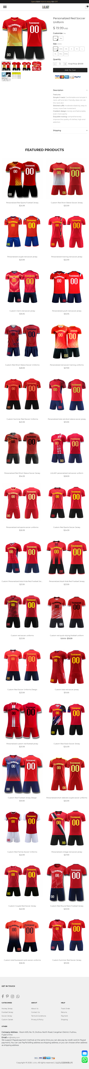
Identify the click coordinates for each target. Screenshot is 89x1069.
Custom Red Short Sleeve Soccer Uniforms (22, 365)
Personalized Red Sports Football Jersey (22, 203)
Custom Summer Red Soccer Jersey (66, 960)
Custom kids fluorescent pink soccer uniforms (22, 960)
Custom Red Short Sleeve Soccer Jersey (67, 203)
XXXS (55, 49)
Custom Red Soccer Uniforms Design (22, 690)
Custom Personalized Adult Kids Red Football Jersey (22, 581)
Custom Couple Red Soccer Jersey (22, 906)
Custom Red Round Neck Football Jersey (66, 906)
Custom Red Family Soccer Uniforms (22, 852)
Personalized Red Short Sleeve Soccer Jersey (22, 473)
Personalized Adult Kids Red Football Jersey (67, 581)
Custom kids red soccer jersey (67, 690)
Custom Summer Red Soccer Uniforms (22, 419)
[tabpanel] (24, 38)
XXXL (66, 54)
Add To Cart (70, 70)
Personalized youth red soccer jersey (66, 311)
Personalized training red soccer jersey (66, 257)
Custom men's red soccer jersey (22, 311)
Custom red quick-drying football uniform (67, 635)
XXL (60, 54)
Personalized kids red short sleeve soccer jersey (67, 419)
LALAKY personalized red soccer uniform (66, 473)
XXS (60, 49)
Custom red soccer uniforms (22, 635)
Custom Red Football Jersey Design (22, 798)
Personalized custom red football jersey (22, 744)
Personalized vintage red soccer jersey (66, 852)
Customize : (59, 33)
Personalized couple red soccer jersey (22, 257)
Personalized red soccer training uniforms (67, 365)
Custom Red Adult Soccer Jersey (67, 744)
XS (66, 49)
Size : (57, 44)
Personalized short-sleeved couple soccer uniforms (66, 798)
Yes (61, 38)
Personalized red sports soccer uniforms (22, 527)
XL (55, 54)
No (55, 38)
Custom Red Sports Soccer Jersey (66, 527)
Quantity (57, 59)
